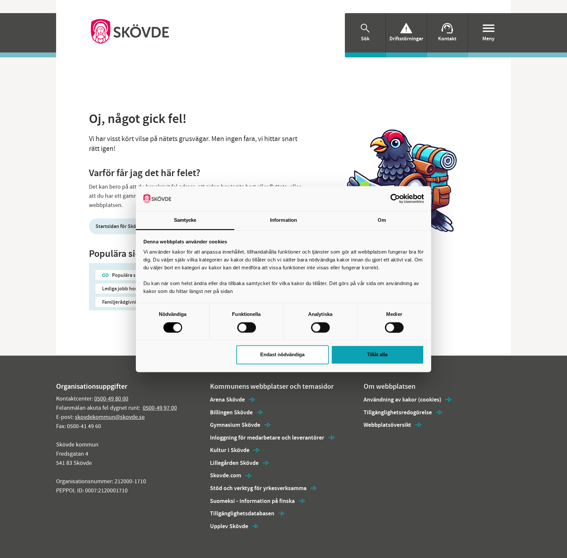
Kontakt (447, 38)
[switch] (246, 327)
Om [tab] (382, 220)
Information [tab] (283, 220)
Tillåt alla (377, 355)
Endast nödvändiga (282, 355)
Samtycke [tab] (185, 220)
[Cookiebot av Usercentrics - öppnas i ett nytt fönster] (395, 198)
